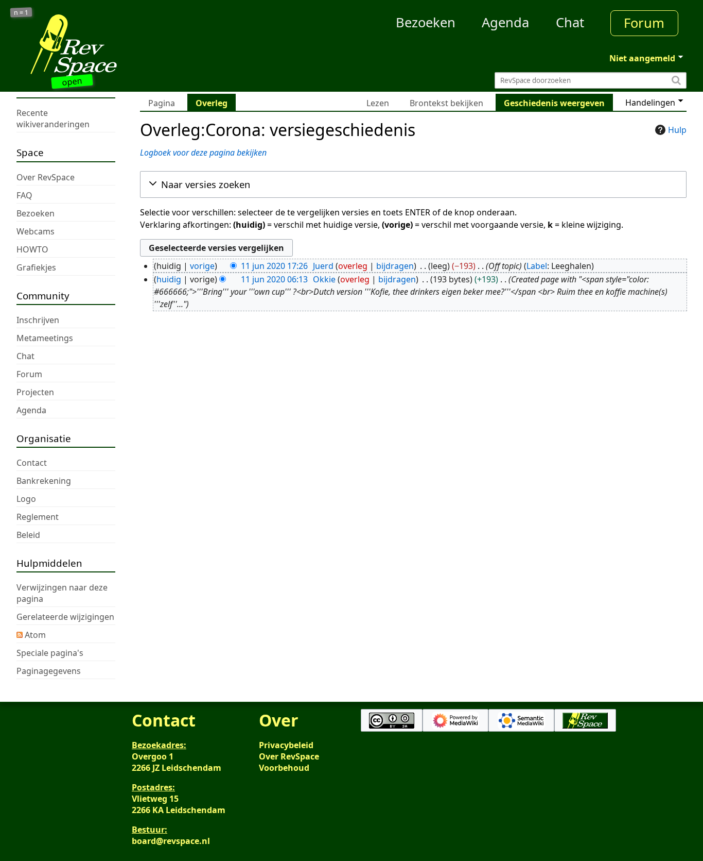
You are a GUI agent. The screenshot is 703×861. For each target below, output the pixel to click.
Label (536, 266)
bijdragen (395, 266)
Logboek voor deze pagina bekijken (203, 152)
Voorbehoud (284, 767)
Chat (570, 22)
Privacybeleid (286, 745)
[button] (413, 184)
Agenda (505, 22)
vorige (202, 266)
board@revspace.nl (171, 841)
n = (21, 13)
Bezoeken (425, 22)
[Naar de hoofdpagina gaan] (100, 45)
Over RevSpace (289, 756)
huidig (168, 279)
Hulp (677, 130)
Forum (644, 23)
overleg (352, 266)
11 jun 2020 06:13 (274, 279)
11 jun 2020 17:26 (274, 266)
